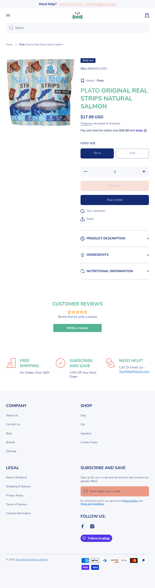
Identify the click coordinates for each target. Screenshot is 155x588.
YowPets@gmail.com (134, 371)
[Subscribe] (144, 491)
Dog (83, 415)
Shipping (86, 123)
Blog (9, 433)
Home (9, 44)
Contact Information (18, 513)
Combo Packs (89, 442)
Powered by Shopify (37, 559)
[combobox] (77, 28)
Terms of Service (16, 504)
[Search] (9, 28)
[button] (147, 15)
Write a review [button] (78, 328)
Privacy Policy (14, 495)
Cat (83, 424)
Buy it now (115, 200)
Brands (10, 442)
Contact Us (13, 424)
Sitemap (11, 451)
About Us (12, 415)
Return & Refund (16, 477)
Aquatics (86, 433)
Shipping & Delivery (18, 486)
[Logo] (77, 15)
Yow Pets (21, 559)
